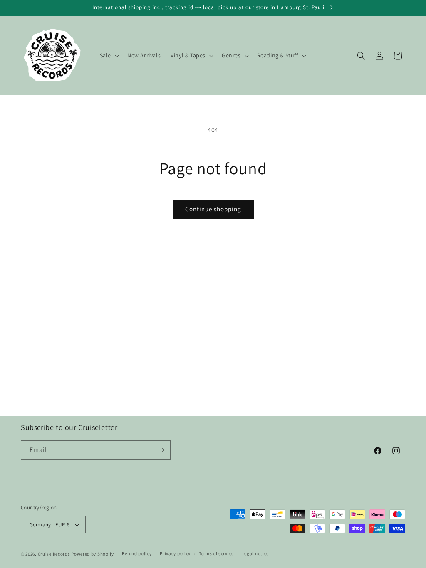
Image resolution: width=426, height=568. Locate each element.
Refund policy (136, 553)
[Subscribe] (161, 450)
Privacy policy (175, 553)
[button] (108, 55)
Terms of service (216, 553)
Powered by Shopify (92, 554)
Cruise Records (54, 554)
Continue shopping (213, 209)
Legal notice (255, 553)
